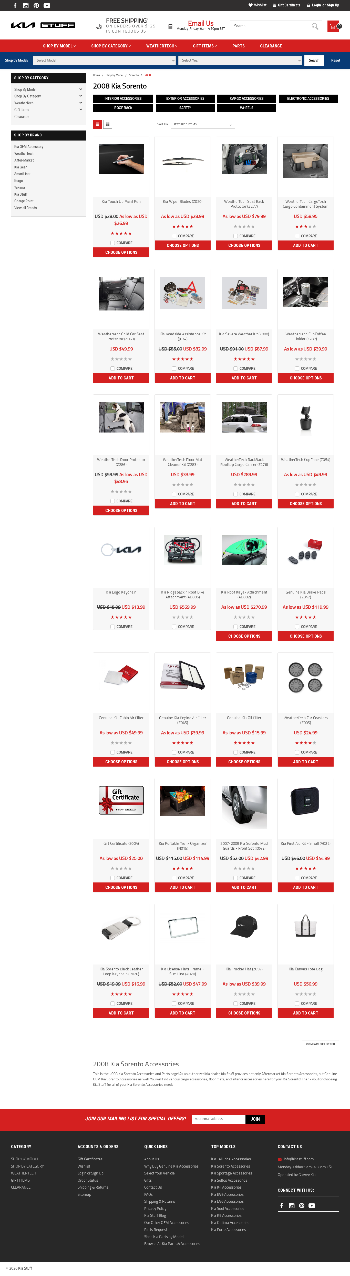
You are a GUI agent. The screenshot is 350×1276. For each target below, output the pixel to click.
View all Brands (25, 208)
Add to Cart (305, 245)
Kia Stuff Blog (155, 1216)
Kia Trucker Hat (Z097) (244, 969)
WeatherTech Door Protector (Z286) (121, 462)
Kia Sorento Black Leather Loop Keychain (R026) (121, 972)
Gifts (148, 1181)
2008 (148, 75)
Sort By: (163, 124)
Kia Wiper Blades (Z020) (183, 202)
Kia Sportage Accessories (231, 1173)
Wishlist (260, 5)
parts (238, 45)
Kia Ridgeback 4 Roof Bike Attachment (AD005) (182, 595)
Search (314, 61)
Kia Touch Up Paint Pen (121, 202)
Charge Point (24, 201)
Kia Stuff (20, 194)
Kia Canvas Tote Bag (306, 969)
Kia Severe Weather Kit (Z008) (244, 334)
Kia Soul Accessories (227, 1209)
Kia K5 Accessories (226, 1216)
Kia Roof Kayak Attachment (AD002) (244, 595)
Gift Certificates (90, 1159)
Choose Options (121, 252)
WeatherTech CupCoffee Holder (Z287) (305, 337)
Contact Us (153, 1188)
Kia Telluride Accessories (231, 1159)
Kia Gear (20, 167)
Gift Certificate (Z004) (121, 844)
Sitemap (84, 1195)
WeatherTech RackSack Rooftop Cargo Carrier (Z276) (244, 462)
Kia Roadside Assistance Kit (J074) (183, 337)
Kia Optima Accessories (230, 1223)
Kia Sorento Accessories (230, 1167)
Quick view (121, 192)
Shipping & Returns (93, 1188)
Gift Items (204, 45)
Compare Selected (320, 1044)
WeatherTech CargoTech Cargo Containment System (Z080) (306, 205)
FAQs (148, 1195)
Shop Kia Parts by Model (163, 1237)
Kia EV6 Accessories (227, 1202)
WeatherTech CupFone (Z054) (306, 460)
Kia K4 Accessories (226, 1188)
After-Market (24, 160)
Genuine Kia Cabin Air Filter (121, 718)
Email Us (201, 24)
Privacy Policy (155, 1209)
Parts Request (155, 1230)
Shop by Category (110, 45)
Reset (335, 61)
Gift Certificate (289, 5)
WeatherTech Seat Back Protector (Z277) (244, 204)
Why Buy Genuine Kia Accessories (171, 1167)
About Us (151, 1159)
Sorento (134, 75)
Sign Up (333, 5)
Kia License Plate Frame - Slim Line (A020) (182, 972)
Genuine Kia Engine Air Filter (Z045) (182, 720)
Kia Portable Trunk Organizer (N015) (183, 846)
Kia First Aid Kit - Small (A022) (306, 844)
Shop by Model (58, 45)
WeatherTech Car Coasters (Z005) (306, 720)
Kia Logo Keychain (121, 593)
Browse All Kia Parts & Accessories (172, 1244)
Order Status (88, 1181)
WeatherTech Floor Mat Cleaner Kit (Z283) (182, 462)
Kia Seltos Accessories (229, 1181)
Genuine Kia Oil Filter (244, 718)
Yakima (19, 187)
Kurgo (18, 180)
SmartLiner (22, 174)
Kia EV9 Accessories (227, 1195)
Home (96, 75)
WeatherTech (160, 45)
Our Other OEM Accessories (166, 1223)
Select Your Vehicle (159, 1173)
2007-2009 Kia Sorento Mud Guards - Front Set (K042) (244, 846)
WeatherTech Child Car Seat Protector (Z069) (121, 337)
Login (316, 5)
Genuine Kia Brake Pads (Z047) (306, 595)
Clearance (271, 45)
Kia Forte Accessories (228, 1230)
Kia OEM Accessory (28, 146)
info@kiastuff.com (299, 1159)
